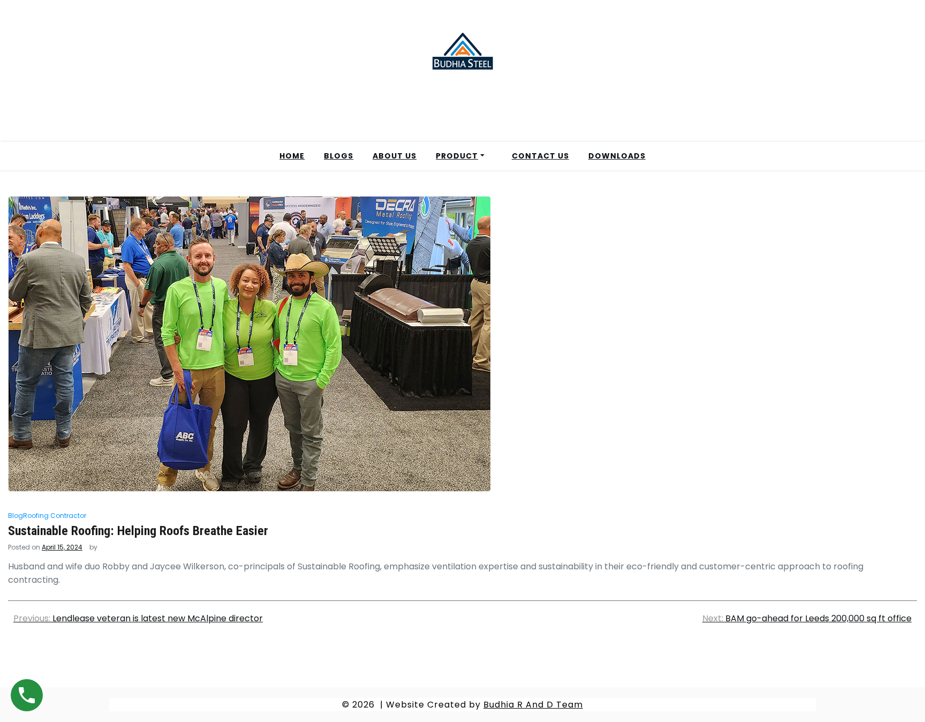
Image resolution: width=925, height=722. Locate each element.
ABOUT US (394, 156)
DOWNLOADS (617, 156)
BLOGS (338, 156)
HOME (292, 156)
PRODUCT (457, 156)
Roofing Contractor (54, 515)
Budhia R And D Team (533, 704)
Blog (15, 515)
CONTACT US (540, 156)
